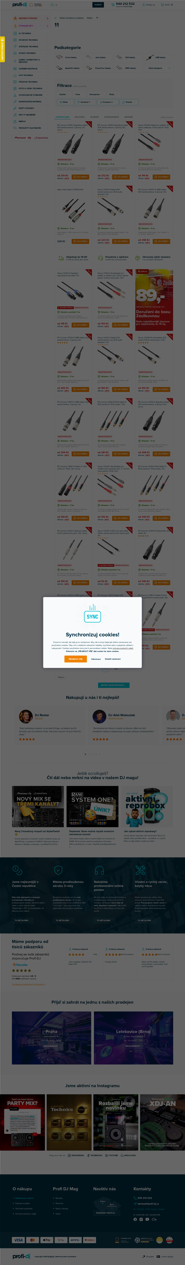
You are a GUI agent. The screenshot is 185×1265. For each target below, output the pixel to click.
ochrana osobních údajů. (123, 648)
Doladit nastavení (113, 659)
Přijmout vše (75, 659)
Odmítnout (96, 659)
